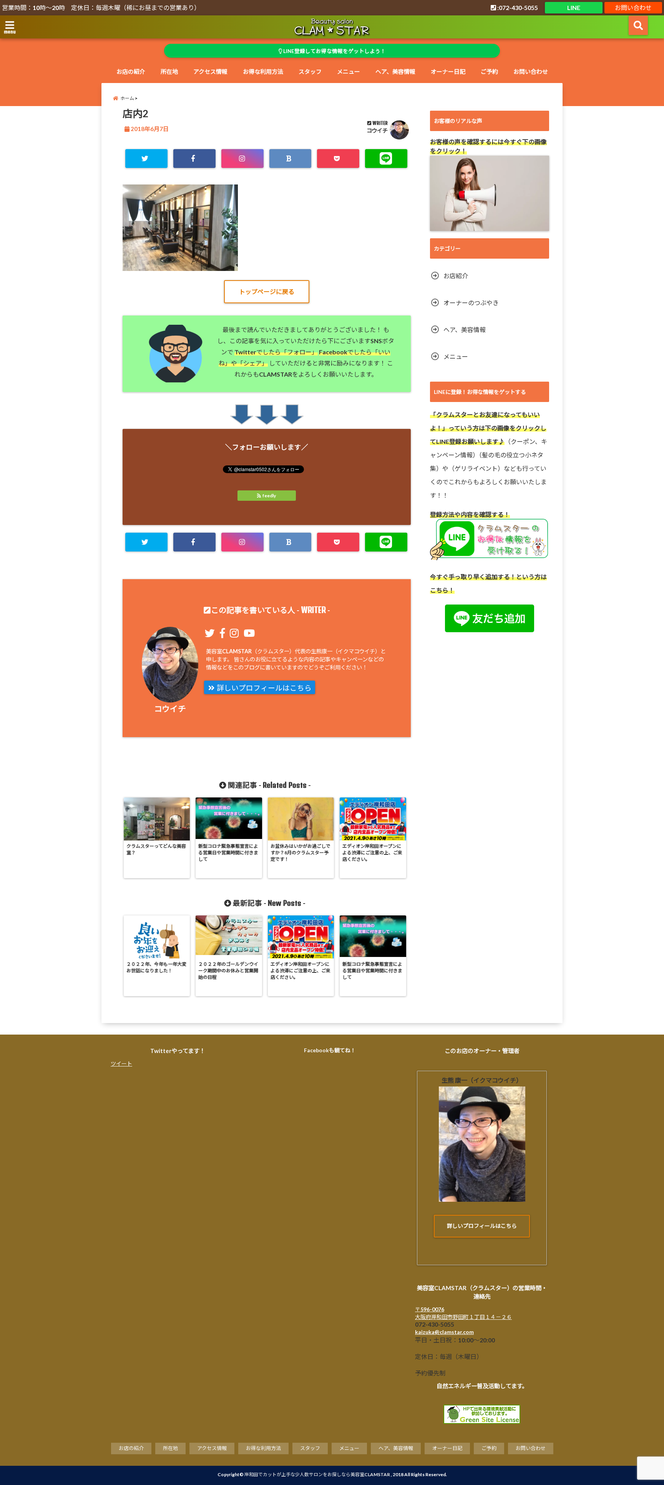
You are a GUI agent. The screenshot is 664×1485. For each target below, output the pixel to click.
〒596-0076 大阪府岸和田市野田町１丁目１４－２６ (463, 1313)
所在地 (169, 71)
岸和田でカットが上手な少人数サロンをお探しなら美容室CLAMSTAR (317, 1474)
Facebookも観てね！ (330, 1050)
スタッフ (310, 71)
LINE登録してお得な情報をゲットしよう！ (334, 51)
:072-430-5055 (517, 7)
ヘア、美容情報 (395, 71)
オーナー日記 (448, 71)
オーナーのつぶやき (471, 302)
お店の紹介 (130, 71)
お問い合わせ (633, 7)
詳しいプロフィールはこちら (263, 688)
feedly (269, 495)
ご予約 (489, 71)
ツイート (121, 1063)
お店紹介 (455, 275)
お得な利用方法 (263, 71)
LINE (573, 7)
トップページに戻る (266, 291)
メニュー (348, 71)
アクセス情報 (210, 71)
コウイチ (377, 130)
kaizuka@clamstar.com (444, 1332)
